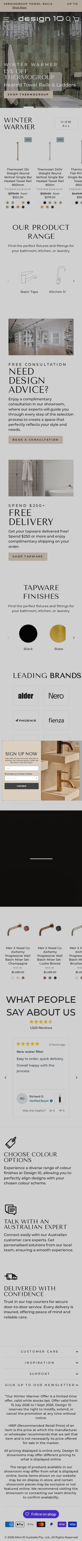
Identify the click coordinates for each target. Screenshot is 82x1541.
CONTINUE (21, 786)
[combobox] (20, 778)
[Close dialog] (77, 743)
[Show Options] (37, 778)
